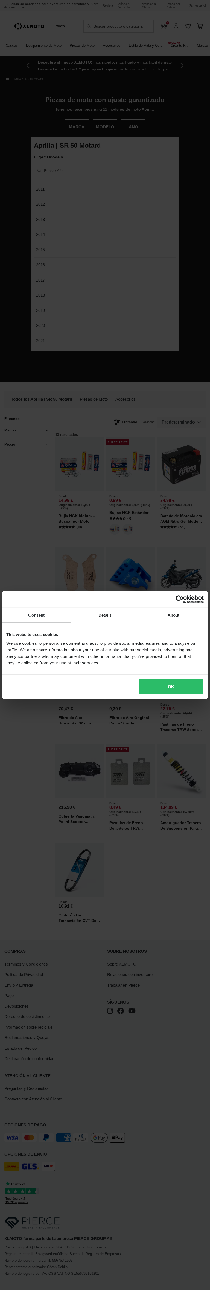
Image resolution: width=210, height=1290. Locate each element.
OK (171, 686)
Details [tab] (105, 615)
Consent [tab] (36, 615)
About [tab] (174, 615)
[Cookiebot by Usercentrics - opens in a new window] (180, 599)
